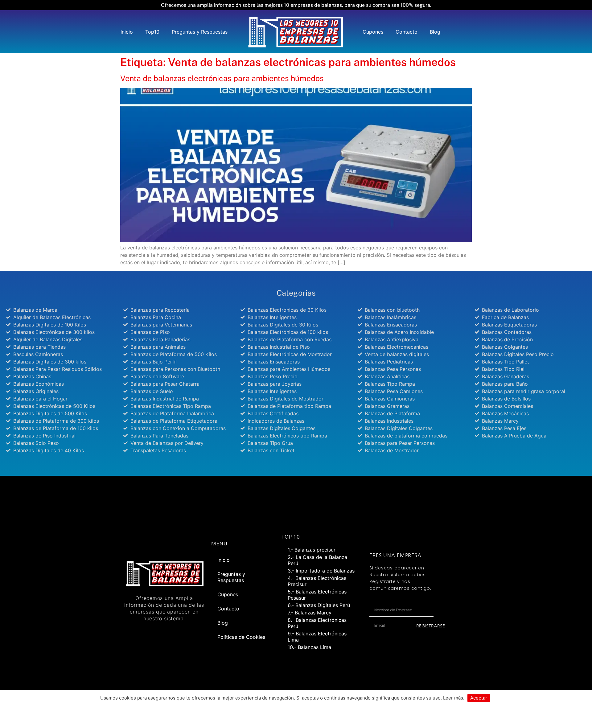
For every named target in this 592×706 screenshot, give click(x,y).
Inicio (127, 32)
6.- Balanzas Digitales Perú (319, 605)
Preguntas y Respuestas (200, 32)
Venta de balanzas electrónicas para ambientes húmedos (222, 78)
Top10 (152, 32)
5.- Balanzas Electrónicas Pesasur (317, 595)
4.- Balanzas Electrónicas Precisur (317, 581)
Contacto (406, 32)
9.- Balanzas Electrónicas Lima (317, 636)
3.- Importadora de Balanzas (321, 571)
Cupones (373, 32)
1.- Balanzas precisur (311, 550)
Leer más (453, 698)
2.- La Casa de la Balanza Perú (317, 560)
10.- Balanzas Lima (309, 647)
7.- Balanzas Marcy (309, 613)
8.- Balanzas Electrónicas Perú (317, 623)
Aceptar (478, 698)
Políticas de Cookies (241, 637)
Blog (435, 32)
